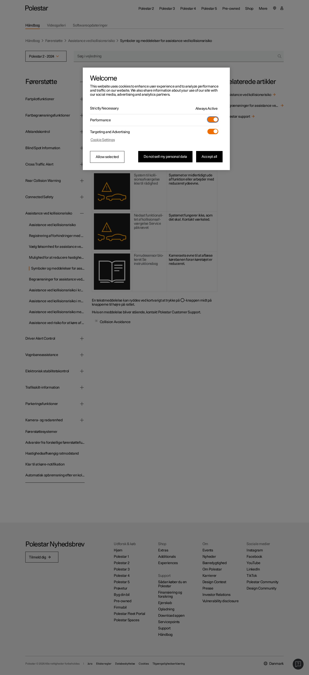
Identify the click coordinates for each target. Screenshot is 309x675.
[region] (156, 119)
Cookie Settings (102, 140)
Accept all (209, 156)
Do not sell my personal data (165, 156)
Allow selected (107, 157)
